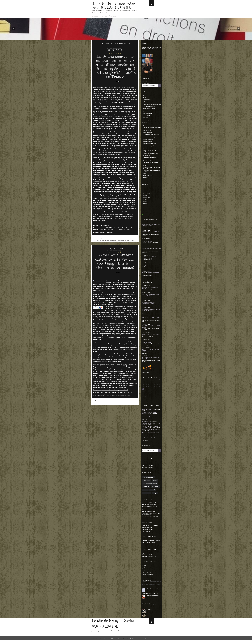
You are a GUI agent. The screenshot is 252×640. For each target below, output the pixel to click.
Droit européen (146, 124)
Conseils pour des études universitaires (152, 104)
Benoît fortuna (145, 256)
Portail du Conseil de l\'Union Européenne (151, 502)
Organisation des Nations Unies (149, 556)
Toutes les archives (147, 208)
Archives (103, 16)
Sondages (145, 173)
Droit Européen (155, 486)
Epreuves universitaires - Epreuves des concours (151, 128)
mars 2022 (145, 189)
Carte (144, 397)
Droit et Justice (147, 493)
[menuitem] (95, 16)
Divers (144, 111)
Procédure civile (146, 155)
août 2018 (145, 203)
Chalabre (149, 424)
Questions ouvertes (147, 165)
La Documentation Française (148, 542)
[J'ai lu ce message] (250, 638)
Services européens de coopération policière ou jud (151, 168)
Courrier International (147, 570)
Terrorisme (145, 177)
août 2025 (145, 188)
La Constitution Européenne (149, 143)
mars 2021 (145, 191)
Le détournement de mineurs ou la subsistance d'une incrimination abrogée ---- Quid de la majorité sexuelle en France (115, 66)
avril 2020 (145, 195)
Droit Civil (113, 400)
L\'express (144, 569)
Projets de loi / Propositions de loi (150, 159)
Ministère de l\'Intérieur (147, 529)
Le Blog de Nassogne (148, 430)
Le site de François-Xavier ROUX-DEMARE (114, 5)
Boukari (143, 272)
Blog (144, 102)
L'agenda (145, 148)
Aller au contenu (5, 1)
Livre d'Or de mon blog (148, 146)
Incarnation (154, 421)
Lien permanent (106, 238)
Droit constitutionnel (148, 119)
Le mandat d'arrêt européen (149, 145)
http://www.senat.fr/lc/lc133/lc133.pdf (103, 232)
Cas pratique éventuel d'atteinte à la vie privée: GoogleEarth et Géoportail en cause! (115, 261)
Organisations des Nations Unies (150, 153)
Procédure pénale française (149, 157)
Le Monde (144, 565)
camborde (144, 231)
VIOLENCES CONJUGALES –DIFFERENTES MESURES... (148, 303)
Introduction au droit (147, 141)
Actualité (145, 97)
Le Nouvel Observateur (147, 572)
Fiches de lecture (147, 130)
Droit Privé (122, 400)
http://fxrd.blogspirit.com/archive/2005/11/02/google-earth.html (110, 390)
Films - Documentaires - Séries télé (151, 134)
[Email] (151, 3)
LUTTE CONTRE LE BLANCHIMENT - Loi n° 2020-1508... (150, 295)
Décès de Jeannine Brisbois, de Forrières (151, 429)
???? (144, 95)
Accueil (95, 16)
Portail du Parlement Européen (149, 509)
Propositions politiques (148, 160)
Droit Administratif (147, 113)
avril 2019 (145, 201)
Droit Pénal (145, 125)
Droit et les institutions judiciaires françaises (150, 121)
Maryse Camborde (146, 248)
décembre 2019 (146, 197)
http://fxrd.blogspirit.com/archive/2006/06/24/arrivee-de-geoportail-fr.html (113, 392)
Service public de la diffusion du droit (150, 525)
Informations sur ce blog (148, 139)
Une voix (144, 435)
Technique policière (147, 175)
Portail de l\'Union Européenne (149, 504)
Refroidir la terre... (146, 421)
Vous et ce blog (147, 480)
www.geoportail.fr (121, 312)
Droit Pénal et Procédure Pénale (107, 240)
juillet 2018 (145, 205)
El (142, 264)
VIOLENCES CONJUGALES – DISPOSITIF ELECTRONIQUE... (151, 310)
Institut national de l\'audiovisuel (149, 544)
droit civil (145, 489)
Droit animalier (146, 115)
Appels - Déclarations (148, 101)
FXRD (143, 240)
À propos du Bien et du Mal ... (148, 409)
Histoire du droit (146, 136)
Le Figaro (144, 567)
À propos (112, 16)
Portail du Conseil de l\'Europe (148, 511)
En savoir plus (145, 638)
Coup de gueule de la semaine (149, 106)
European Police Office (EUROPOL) (150, 516)
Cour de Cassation (146, 531)
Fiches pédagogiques (147, 132)
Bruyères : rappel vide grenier (148, 432)
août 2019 (145, 199)
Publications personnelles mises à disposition (150, 163)
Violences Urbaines (147, 179)
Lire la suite (154, 48)
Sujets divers (146, 486)
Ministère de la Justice (147, 527)
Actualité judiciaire (147, 99)
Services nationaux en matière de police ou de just (151, 171)
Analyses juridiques (119, 240)
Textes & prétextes (152, 435)
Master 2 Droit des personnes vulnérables (149, 151)
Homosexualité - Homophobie (150, 137)
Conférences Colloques (148, 477)
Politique (155, 493)
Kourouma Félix (145, 224)
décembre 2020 (146, 193)
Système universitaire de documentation (151, 540)
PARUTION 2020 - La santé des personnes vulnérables (151, 341)
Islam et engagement (155, 427)
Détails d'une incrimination (123, 238)
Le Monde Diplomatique (147, 574)
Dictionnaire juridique (148, 110)
